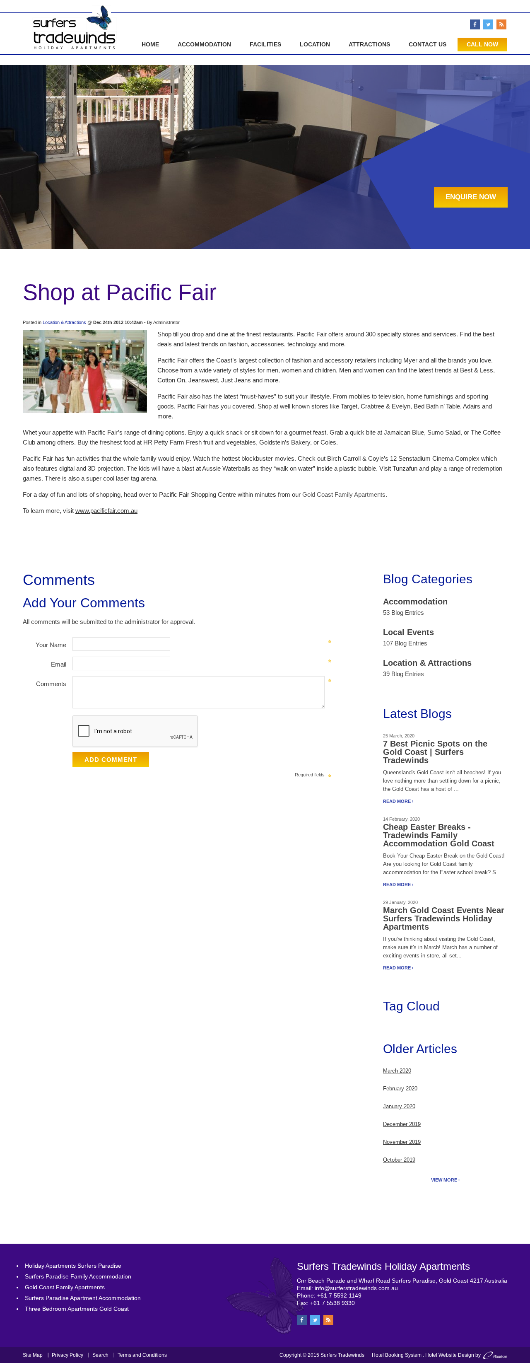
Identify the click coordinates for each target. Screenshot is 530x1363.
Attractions (369, 44)
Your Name (51, 644)
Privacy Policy (67, 1355)
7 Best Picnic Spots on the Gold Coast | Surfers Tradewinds (435, 752)
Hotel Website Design (449, 1355)
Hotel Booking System (397, 1355)
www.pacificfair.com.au (106, 510)
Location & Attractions (64, 322)
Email (58, 664)
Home (150, 44)
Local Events (408, 632)
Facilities (265, 44)
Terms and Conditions (142, 1355)
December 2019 (402, 1124)
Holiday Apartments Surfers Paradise (73, 1265)
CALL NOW (482, 44)
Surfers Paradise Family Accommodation (78, 1276)
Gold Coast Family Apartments (343, 494)
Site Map (33, 1355)
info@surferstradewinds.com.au (356, 1288)
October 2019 (399, 1160)
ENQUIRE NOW (471, 197)
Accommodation (204, 44)
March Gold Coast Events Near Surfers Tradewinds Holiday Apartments (443, 918)
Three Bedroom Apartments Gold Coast (77, 1308)
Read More (397, 801)
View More (444, 1179)
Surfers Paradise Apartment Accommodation (83, 1298)
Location (315, 44)
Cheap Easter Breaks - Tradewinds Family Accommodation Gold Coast (438, 835)
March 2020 (397, 1071)
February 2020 (400, 1088)
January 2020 (399, 1106)
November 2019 (402, 1142)
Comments (51, 683)
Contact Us (427, 44)
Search (100, 1355)
